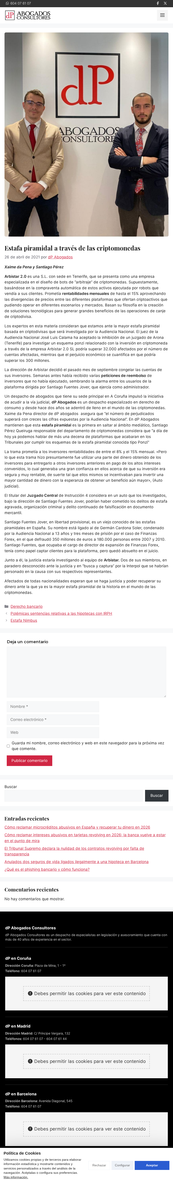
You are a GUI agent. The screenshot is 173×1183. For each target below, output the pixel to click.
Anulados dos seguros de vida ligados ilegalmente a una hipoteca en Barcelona (77, 861)
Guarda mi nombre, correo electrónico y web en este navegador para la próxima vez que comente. (88, 746)
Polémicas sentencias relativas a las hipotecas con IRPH (61, 613)
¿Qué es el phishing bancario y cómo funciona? (47, 869)
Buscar (11, 786)
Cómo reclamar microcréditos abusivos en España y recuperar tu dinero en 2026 (77, 827)
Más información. (16, 1177)
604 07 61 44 (56, 1039)
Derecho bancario (27, 606)
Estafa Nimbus (24, 620)
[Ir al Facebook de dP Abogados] (158, 3)
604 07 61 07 (31, 971)
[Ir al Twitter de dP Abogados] (165, 3)
